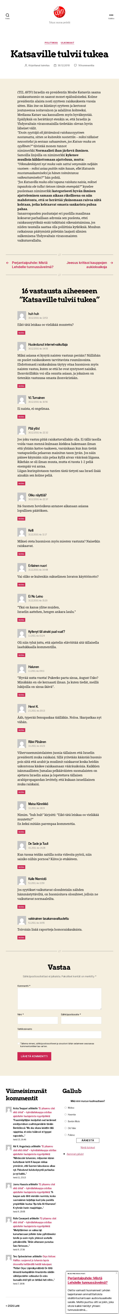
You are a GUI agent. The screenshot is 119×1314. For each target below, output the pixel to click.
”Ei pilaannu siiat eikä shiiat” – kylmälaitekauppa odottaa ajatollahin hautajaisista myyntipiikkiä (34, 1112)
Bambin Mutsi (74, 1121)
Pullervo (71, 1135)
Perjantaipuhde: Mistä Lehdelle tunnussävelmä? (88, 1280)
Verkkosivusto (24, 1028)
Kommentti (23, 986)
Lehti (17, 1305)
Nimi (20, 1014)
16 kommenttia (86, 65)
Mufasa (71, 1107)
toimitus (45, 65)
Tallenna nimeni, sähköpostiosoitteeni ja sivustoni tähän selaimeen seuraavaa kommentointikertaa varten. (57, 1045)
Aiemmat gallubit (75, 1154)
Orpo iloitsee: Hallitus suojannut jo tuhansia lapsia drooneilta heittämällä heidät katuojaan (34, 1260)
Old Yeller (72, 1128)
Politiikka (51, 42)
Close (117, 1273)
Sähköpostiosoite (71, 1014)
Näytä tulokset (88, 1147)
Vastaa (21, 332)
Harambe (72, 1114)
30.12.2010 (64, 65)
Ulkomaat (67, 42)
